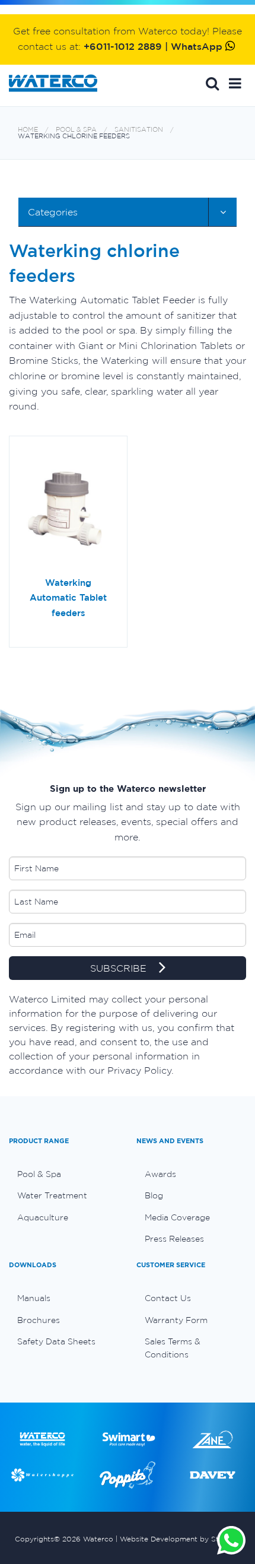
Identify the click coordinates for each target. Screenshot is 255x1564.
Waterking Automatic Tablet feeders (68, 598)
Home (28, 129)
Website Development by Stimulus (180, 1539)
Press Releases (174, 1238)
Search (212, 83)
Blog (154, 1195)
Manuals (33, 1298)
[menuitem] (64, 1174)
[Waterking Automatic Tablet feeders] (68, 510)
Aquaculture (42, 1217)
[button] (235, 83)
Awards (160, 1174)
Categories (53, 212)
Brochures (38, 1320)
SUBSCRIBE (119, 968)
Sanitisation (138, 129)
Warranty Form (176, 1320)
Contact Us (168, 1298)
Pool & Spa (76, 129)
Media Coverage (177, 1217)
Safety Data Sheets (56, 1341)
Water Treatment (52, 1195)
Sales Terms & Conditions (172, 1348)
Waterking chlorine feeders (74, 136)
